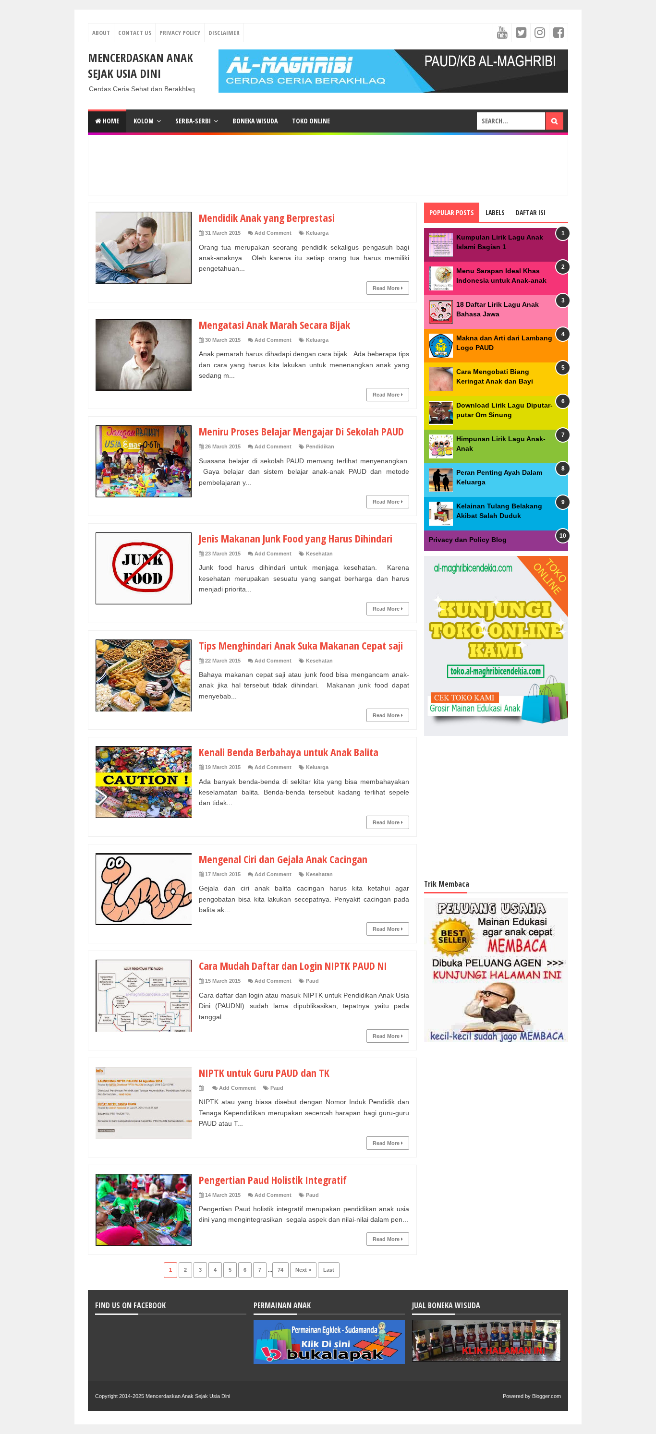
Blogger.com (546, 1396)
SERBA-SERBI (193, 120)
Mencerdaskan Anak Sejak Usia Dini (140, 65)
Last (328, 1270)
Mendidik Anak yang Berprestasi (267, 217)
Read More (387, 288)
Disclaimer (224, 32)
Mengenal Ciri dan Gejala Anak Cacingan (283, 859)
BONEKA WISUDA (255, 120)
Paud (312, 981)
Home (110, 120)
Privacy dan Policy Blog (468, 539)
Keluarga (317, 233)
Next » (303, 1270)
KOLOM (144, 120)
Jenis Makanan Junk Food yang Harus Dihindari (295, 538)
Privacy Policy (179, 32)
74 (280, 1270)
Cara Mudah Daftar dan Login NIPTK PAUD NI (293, 965)
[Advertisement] (328, 163)
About (101, 32)
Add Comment (273, 233)
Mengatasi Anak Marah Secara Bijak (274, 324)
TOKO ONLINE (311, 120)
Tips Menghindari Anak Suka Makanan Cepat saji (301, 645)
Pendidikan (320, 446)
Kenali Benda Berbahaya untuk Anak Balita (288, 752)
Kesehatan (319, 553)
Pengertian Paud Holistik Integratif (273, 1179)
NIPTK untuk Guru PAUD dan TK (264, 1072)
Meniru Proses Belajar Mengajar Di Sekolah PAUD (301, 431)
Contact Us (134, 32)
